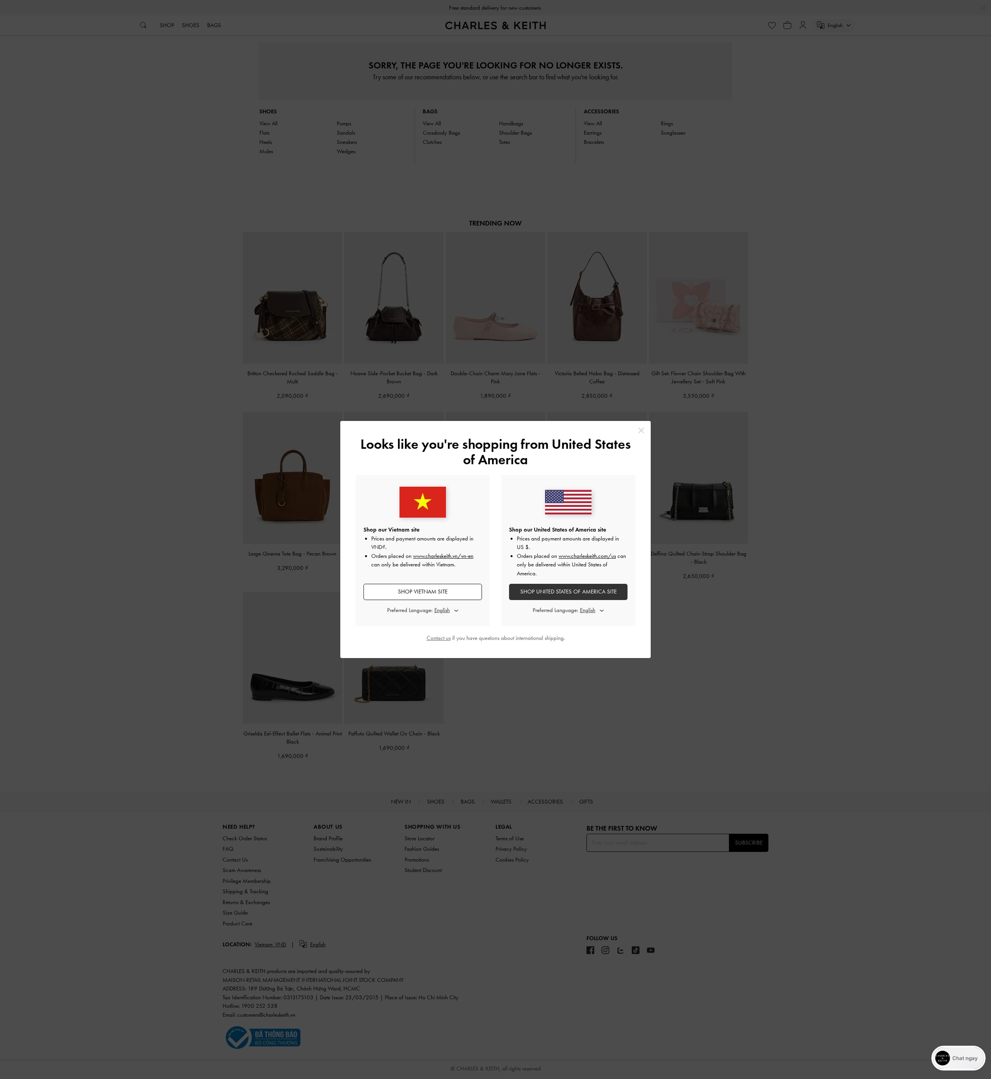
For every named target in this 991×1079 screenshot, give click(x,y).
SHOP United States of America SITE (568, 591)
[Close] (641, 430)
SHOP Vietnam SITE (422, 591)
